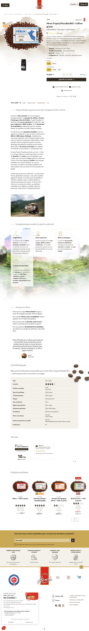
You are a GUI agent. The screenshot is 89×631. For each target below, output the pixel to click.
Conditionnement (50, 67)
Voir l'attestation (21, 449)
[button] (74, 4)
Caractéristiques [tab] (41, 103)
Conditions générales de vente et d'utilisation (77, 596)
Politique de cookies (75, 602)
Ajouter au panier (65, 79)
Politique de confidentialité (76, 600)
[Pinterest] (73, 96)
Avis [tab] (48, 103)
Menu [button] (6, 5)
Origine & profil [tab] (31, 103)
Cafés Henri (78, 20)
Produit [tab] (24, 103)
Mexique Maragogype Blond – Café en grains (59, 500)
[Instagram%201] (63, 605)
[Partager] (69, 96)
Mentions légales (74, 605)
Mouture (48, 60)
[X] (71, 96)
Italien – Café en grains (20, 499)
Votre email (18, 540)
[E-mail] (75, 96)
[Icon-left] (56, 605)
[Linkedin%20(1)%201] (59, 605)
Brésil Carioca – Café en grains (78, 500)
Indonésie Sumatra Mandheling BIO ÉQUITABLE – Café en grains (39, 500)
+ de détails (49, 58)
